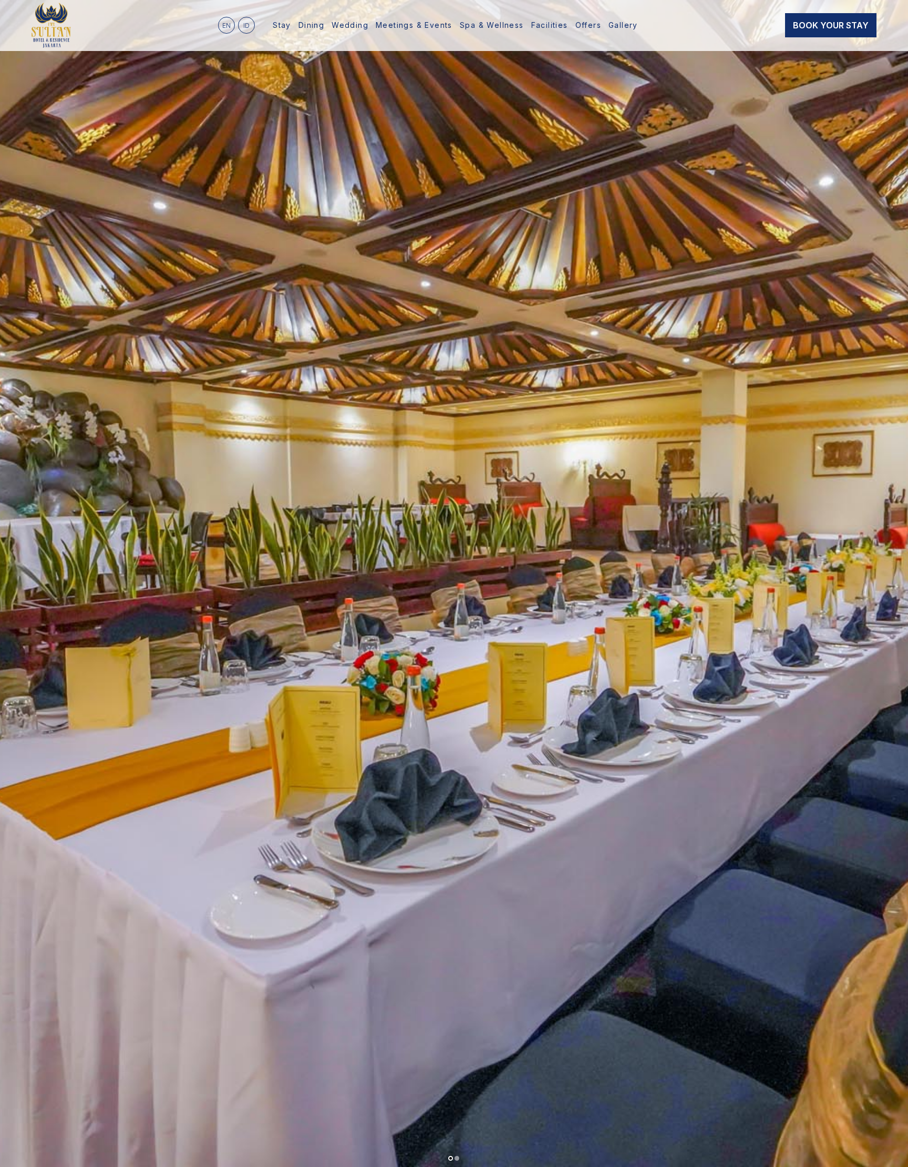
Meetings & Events (414, 25)
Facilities (549, 25)
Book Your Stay (831, 25)
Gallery (623, 25)
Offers (588, 25)
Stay (282, 25)
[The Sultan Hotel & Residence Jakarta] (51, 25)
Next (895, 584)
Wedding (350, 25)
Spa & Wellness (492, 25)
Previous (13, 584)
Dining (311, 25)
